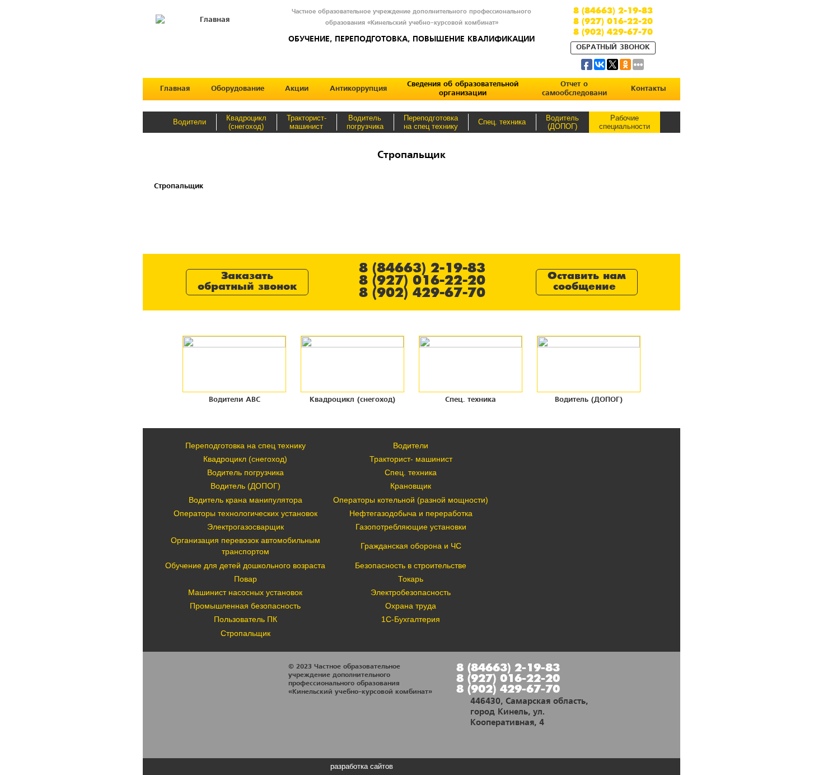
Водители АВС (234, 399)
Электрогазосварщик (245, 526)
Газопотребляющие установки (411, 526)
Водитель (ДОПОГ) (562, 122)
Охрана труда (410, 605)
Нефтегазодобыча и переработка (411, 513)
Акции (296, 88)
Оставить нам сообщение (587, 281)
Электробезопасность (411, 592)
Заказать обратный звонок (247, 281)
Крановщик (410, 485)
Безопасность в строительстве (410, 565)
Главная (175, 88)
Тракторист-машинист (306, 122)
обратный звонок (613, 47)
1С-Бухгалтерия (410, 619)
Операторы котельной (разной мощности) (410, 499)
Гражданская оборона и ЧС (411, 545)
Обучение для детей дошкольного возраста (245, 565)
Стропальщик (245, 633)
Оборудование (237, 88)
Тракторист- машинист (411, 458)
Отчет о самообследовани (574, 89)
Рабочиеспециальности (624, 122)
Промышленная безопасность (245, 605)
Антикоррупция (358, 88)
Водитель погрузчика (245, 472)
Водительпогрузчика (365, 122)
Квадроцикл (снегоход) (246, 122)
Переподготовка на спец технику (245, 445)
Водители (189, 122)
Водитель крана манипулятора (245, 499)
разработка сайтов (361, 766)
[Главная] (210, 15)
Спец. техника (502, 122)
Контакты (648, 88)
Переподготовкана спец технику (431, 122)
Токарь (410, 578)
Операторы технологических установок (245, 513)
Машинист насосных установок (245, 592)
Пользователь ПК (245, 619)
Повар (245, 578)
